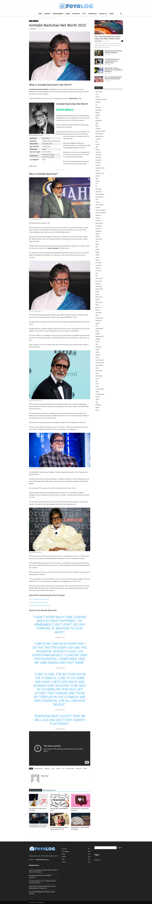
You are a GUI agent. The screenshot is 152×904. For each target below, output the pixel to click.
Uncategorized (100, 394)
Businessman (99, 134)
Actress (98, 97)
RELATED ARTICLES (35, 790)
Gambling (98, 231)
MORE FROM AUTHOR (49, 790)
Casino (97, 144)
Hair (97, 247)
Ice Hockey (99, 262)
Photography (99, 328)
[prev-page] (30, 833)
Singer (97, 349)
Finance (98, 218)
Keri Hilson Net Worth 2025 (39, 602)
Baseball (98, 107)
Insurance (98, 270)
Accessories (99, 91)
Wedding (98, 405)
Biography (47, 768)
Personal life (78, 768)
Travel (111, 13)
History (98, 252)
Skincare (98, 355)
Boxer (97, 126)
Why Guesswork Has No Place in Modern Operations (40, 876)
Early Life (58, 768)
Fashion (98, 207)
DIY (96, 184)
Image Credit (47, 135)
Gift (97, 241)
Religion (98, 339)
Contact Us (103, 13)
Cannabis (98, 139)
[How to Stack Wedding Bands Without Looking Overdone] (98, 79)
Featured (98, 215)
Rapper (98, 334)
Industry (98, 268)
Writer (97, 410)
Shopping (98, 347)
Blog (97, 123)
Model (97, 291)
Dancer (98, 176)
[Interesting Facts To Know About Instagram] (80, 800)
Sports (97, 368)
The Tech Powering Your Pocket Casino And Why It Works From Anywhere (43, 871)
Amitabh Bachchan (38, 768)
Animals (98, 102)
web (97, 402)
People (97, 323)
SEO (97, 344)
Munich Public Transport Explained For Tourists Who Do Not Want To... (113, 69)
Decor (97, 178)
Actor (35, 18)
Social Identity (100, 360)
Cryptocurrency (100, 168)
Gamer (97, 234)
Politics (98, 331)
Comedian (99, 155)
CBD (97, 147)
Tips (97, 381)
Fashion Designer (101, 210)
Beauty (98, 113)
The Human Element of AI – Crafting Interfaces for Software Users (112, 61)
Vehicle (98, 397)
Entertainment (58, 13)
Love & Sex (99, 281)
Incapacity (99, 265)
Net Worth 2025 (70, 768)
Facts (97, 199)
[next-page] (33, 833)
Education (98, 191)
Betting (98, 115)
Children (98, 152)
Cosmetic (98, 163)
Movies (98, 299)
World (97, 407)
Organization (99, 318)
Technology (92, 13)
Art (96, 105)
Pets (97, 326)
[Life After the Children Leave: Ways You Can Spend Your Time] (59, 819)
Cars (97, 141)
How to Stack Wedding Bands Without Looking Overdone (42, 892)
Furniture (98, 228)
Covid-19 (98, 165)
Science (98, 341)
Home (40, 13)
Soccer (97, 357)
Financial (98, 220)
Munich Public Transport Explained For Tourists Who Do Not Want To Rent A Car (42, 887)
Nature (98, 310)
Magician (98, 284)
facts (64, 768)
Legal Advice (99, 278)
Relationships (100, 336)
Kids (97, 273)
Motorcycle (99, 297)
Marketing (99, 286)
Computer (98, 160)
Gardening (99, 239)
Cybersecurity (100, 173)
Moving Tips (99, 302)
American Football (101, 99)
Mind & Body (99, 289)
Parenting (98, 320)
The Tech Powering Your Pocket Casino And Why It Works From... (107, 37)
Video (97, 399)
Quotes (85, 768)
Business (47, 13)
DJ (96, 186)
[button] (121, 14)
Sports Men (99, 370)
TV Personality (100, 389)
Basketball (99, 110)
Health (97, 249)
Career (52, 768)
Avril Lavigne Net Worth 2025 (40, 599)
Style (84, 13)
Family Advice (100, 205)
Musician (98, 307)
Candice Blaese (98, 41)
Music (97, 305)
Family (97, 202)
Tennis (97, 378)
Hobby (97, 255)
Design (98, 181)
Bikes (97, 118)
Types (97, 391)
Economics (99, 189)
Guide (97, 244)
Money (97, 294)
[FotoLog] (76, 6)
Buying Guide (99, 136)
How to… (98, 260)
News (97, 315)
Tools (97, 384)
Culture (98, 170)
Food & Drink (99, 223)
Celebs (97, 149)
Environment (99, 197)
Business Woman (101, 131)
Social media (99, 365)
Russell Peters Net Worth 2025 (40, 605)
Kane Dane (33, 28)
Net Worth (76, 13)
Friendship (99, 226)
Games (68, 13)
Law (97, 276)
